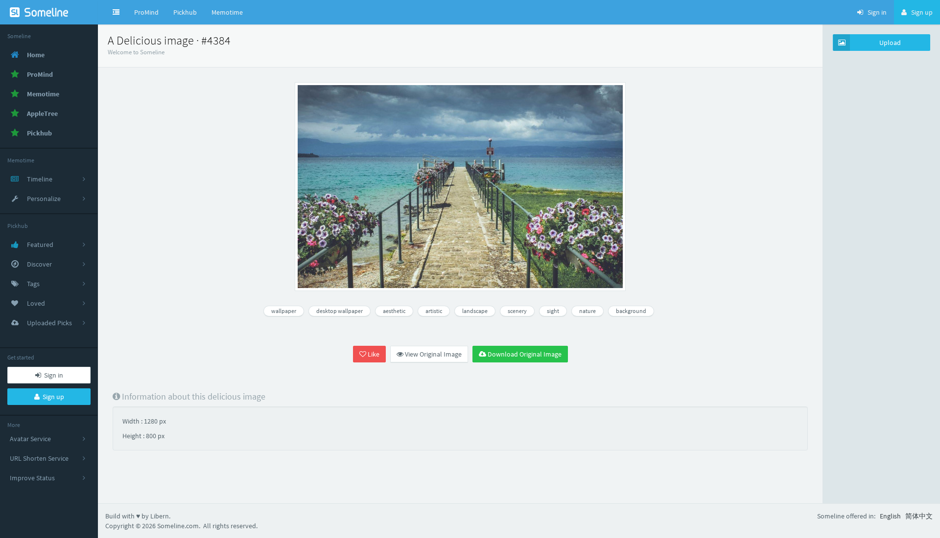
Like (372, 354)
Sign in (52, 375)
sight (553, 310)
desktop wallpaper (339, 310)
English (890, 516)
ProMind (146, 12)
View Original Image (432, 354)
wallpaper (283, 310)
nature (587, 310)
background (631, 310)
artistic (433, 310)
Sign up (52, 396)
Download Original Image (524, 354)
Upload (890, 42)
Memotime (227, 12)
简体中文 (919, 516)
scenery (517, 310)
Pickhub (185, 12)
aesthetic (394, 310)
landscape (475, 310)
